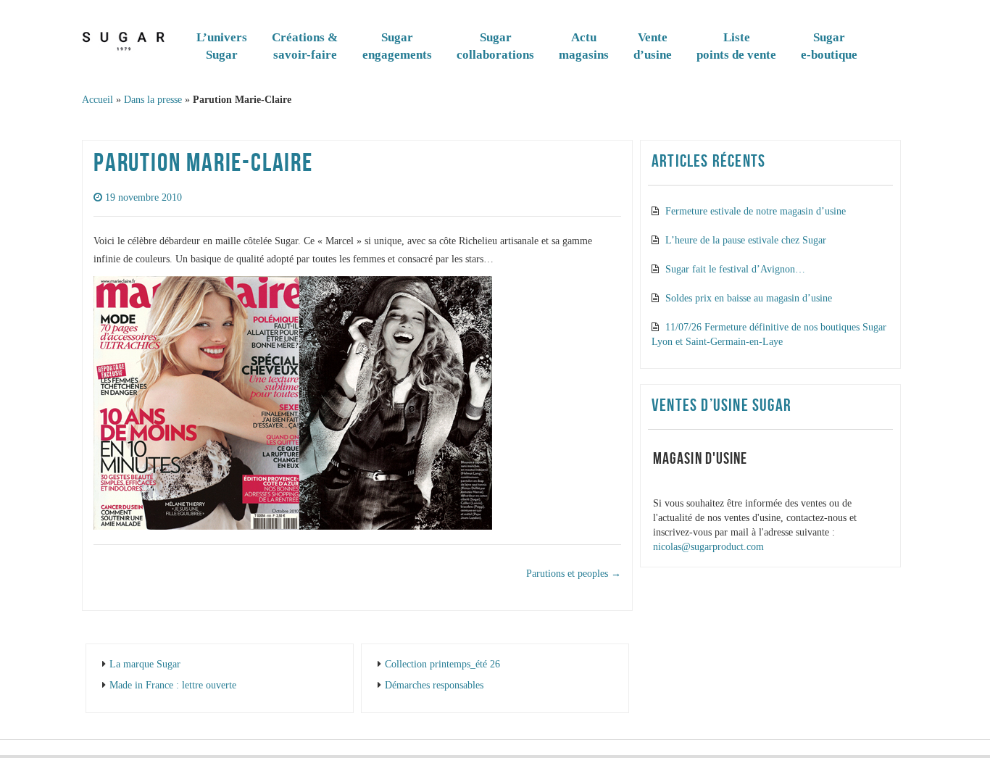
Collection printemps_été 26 (442, 664)
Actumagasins (584, 46)
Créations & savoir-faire (305, 46)
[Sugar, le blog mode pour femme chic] (124, 38)
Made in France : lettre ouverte (172, 685)
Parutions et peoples (573, 573)
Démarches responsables (434, 685)
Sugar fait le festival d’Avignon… (735, 269)
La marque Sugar (144, 664)
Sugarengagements (397, 46)
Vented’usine (652, 46)
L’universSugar (221, 46)
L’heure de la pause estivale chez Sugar (745, 240)
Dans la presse (153, 99)
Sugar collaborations (495, 46)
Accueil (97, 99)
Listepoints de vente (736, 46)
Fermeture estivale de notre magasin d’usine (755, 211)
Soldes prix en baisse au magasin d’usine (748, 298)
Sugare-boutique (829, 46)
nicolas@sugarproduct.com (708, 546)
